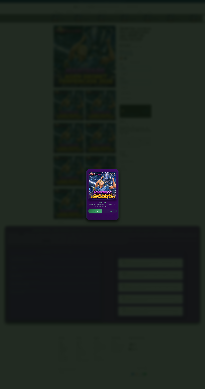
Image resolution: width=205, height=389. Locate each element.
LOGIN (110, 211)
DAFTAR (95, 211)
